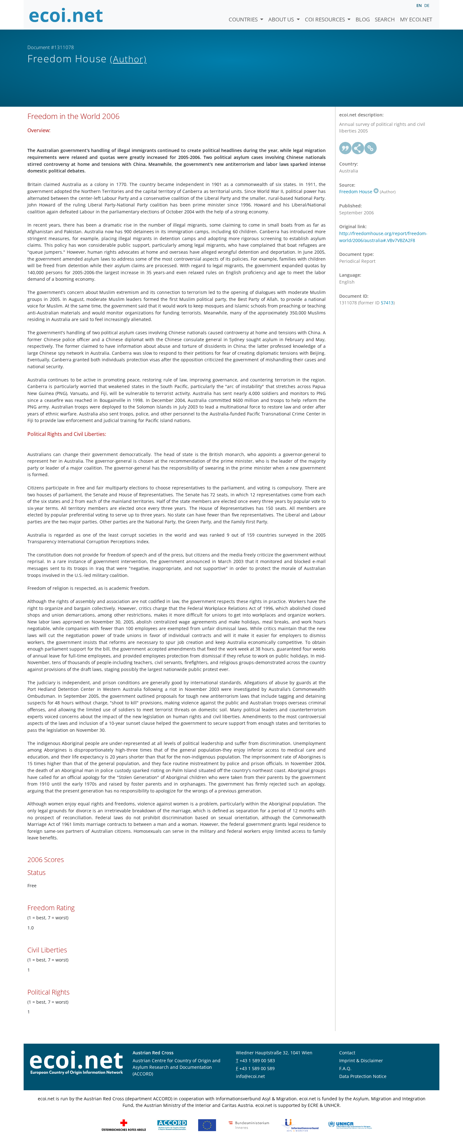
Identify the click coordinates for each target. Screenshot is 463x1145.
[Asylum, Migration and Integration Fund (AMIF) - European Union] (207, 1125)
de (426, 5)
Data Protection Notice (362, 1076)
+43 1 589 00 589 (257, 1068)
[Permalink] (370, 148)
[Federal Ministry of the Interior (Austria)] (249, 1125)
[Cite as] (345, 148)
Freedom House (355, 192)
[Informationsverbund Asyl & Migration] (299, 1125)
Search (385, 19)
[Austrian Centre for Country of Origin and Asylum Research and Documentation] (172, 1125)
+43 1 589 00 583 (257, 1060)
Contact (347, 1053)
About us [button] (281, 19)
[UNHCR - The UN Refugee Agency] (350, 1125)
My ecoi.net (416, 19)
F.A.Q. (345, 1068)
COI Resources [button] (325, 19)
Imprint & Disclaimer (361, 1060)
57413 (387, 303)
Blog (363, 19)
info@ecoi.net (250, 1076)
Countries (244, 19)
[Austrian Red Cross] (123, 1125)
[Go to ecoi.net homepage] (66, 15)
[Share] (358, 148)
